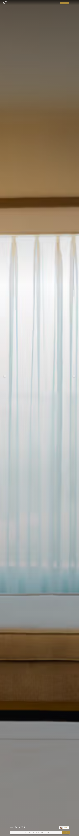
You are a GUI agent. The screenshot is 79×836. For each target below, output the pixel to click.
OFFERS (31, 2)
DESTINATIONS (12, 2)
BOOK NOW (66, 832)
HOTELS (19, 2)
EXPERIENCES (25, 2)
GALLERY (65, 827)
